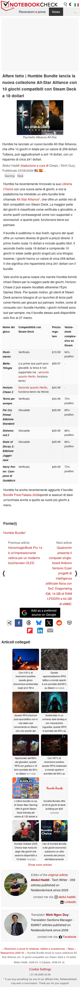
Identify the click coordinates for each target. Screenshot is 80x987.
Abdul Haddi (40, 880)
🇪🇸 (41, 170)
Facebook (69, 936)
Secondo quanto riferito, (33, 387)
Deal (20, 176)
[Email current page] (50, 630)
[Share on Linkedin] (40, 630)
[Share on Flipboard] (29, 630)
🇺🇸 (36, 170)
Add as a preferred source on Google (44, 612)
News (56, 11)
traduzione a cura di (35, 165)
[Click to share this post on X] (49, 622)
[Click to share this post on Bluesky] (39, 623)
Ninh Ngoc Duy (57, 914)
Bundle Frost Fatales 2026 (21, 495)
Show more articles (40, 865)
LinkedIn (70, 902)
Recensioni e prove (32, 11)
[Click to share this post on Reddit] (59, 622)
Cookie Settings (40, 969)
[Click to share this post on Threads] (28, 623)
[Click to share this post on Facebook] (18, 623)
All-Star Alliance (28, 199)
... (75, 11)
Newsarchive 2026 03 (12, 953)
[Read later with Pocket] (69, 622)
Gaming (10, 176)
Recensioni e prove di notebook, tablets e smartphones (34, 948)
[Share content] (9, 623)
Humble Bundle (14, 532)
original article (58, 875)
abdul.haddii (67, 897)
